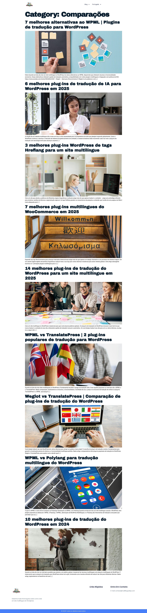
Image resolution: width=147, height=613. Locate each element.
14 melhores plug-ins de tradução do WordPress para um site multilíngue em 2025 (69, 273)
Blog (86, 4)
